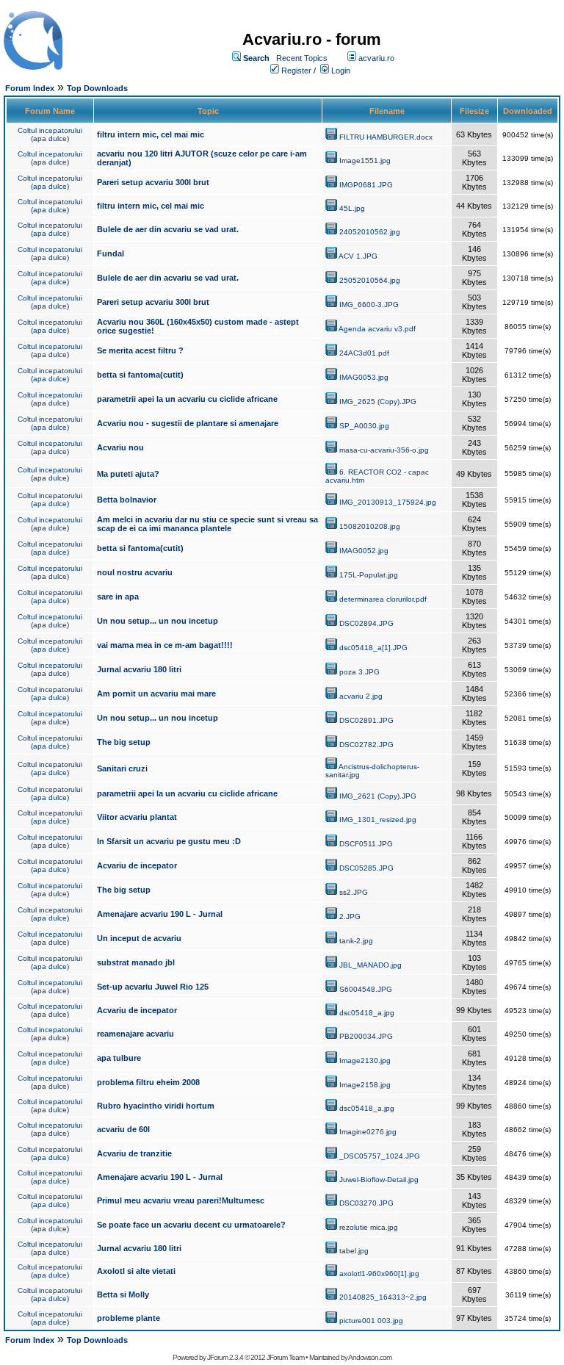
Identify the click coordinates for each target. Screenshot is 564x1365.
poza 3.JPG (359, 672)
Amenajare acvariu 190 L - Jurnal (160, 914)
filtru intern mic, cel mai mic (150, 134)
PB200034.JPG (366, 1036)
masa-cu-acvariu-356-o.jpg (384, 450)
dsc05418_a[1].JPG (373, 648)
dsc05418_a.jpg (366, 1013)
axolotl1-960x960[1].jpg (379, 1273)
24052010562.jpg (369, 232)
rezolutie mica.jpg (368, 1227)
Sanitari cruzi (122, 768)
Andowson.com (369, 1357)
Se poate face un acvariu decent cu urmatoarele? (191, 1224)
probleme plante (128, 1318)
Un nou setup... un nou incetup (157, 620)
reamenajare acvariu (135, 1033)
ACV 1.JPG (358, 256)
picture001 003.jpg (371, 1321)
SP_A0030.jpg (364, 426)
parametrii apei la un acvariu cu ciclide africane (187, 399)
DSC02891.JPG (366, 720)
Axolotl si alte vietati (136, 1271)
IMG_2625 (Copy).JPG (377, 401)
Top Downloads (97, 88)
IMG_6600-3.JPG (369, 304)
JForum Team (285, 1357)
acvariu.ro (376, 58)
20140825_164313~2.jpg (383, 1297)
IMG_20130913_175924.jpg (387, 502)
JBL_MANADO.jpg (370, 965)
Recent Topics (302, 58)
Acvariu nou (120, 447)
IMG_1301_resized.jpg (377, 819)
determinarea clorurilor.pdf (383, 599)
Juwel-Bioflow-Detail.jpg (379, 1179)
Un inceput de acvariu (139, 938)
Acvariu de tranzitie (134, 1153)
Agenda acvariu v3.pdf (377, 329)
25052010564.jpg (369, 280)
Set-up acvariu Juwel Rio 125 (153, 986)
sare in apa (118, 596)
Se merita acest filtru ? (140, 350)
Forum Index (29, 88)
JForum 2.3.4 (225, 1357)
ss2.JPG (353, 892)
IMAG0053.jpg (363, 377)
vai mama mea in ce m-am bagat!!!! (165, 645)
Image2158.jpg (365, 1085)
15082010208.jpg (369, 526)
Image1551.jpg (365, 160)
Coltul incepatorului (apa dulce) (50, 134)
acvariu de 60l (123, 1129)
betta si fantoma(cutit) (140, 374)
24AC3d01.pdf (364, 353)
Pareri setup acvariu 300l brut (153, 182)
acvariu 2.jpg (361, 696)
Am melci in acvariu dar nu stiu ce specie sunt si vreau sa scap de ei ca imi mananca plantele (207, 524)
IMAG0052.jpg (363, 551)
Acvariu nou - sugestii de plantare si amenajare (187, 423)
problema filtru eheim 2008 (148, 1082)
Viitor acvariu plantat (137, 817)
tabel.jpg (354, 1251)
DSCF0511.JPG (366, 844)
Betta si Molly (123, 1294)
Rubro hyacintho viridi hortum (155, 1105)
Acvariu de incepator (137, 865)
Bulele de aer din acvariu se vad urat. (168, 229)
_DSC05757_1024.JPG (379, 1156)
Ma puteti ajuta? (128, 473)
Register (296, 70)
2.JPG (350, 916)
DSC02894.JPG (366, 623)
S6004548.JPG (365, 989)
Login (340, 70)
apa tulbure (119, 1058)
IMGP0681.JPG (366, 185)
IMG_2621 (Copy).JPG (377, 796)
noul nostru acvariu (135, 572)
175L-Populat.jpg (368, 575)
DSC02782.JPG (366, 745)
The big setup (124, 742)
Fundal (110, 253)
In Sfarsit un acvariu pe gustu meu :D (169, 841)
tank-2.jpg (356, 941)
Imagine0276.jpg (368, 1132)
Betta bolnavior (126, 499)
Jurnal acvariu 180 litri (139, 669)
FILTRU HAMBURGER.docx (386, 137)
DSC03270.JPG (366, 1203)
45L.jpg (352, 208)
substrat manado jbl (136, 962)
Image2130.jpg (365, 1060)
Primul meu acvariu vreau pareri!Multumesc (180, 1200)
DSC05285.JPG (366, 868)
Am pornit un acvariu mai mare (156, 693)
